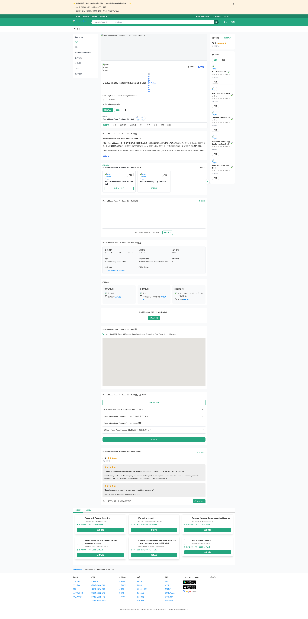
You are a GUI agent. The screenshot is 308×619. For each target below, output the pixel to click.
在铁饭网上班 (170, 593)
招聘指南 (140, 597)
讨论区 (121, 589)
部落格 (121, 593)
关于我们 (168, 585)
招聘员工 (140, 582)
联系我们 (168, 589)
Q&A (77, 68)
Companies (77, 569)
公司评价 (78, 74)
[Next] (207, 181)
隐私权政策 (169, 597)
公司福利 (78, 58)
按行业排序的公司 (98, 589)
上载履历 (122, 585)
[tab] (154, 402)
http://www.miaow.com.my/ (115, 270)
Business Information (83, 52)
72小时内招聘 (142, 589)
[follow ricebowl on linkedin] (227, 582)
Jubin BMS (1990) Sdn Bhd (201, 543)
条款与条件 (169, 600)
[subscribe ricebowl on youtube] (217, 582)
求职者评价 (77, 597)
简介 (76, 42)
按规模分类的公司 (98, 597)
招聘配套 (140, 585)
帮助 (166, 582)
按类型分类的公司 (98, 593)
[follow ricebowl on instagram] (222, 582)
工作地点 (76, 585)
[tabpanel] (154, 424)
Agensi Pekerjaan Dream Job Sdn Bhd (151, 546)
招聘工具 (140, 593)
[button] (154, 409)
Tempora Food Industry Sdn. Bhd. (96, 521)
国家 (75, 589)
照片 (76, 47)
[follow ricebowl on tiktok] (232, 582)
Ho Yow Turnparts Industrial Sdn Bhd (150, 521)
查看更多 (106, 156)
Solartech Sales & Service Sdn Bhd (96, 546)
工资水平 (122, 597)
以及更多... (119, 297)
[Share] (125, 110)
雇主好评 (140, 600)
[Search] (216, 22)
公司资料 (94, 582)
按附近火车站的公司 (99, 600)
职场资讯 (122, 582)
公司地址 (78, 63)
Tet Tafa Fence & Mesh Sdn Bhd (202, 521)
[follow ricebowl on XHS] (211, 588)
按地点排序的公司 (98, 585)
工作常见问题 (78, 593)
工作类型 (76, 582)
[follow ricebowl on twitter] (211, 582)
